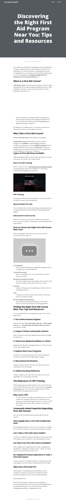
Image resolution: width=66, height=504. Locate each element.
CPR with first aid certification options (40, 167)
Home (53, 2)
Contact (59, 2)
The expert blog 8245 (11, 2)
